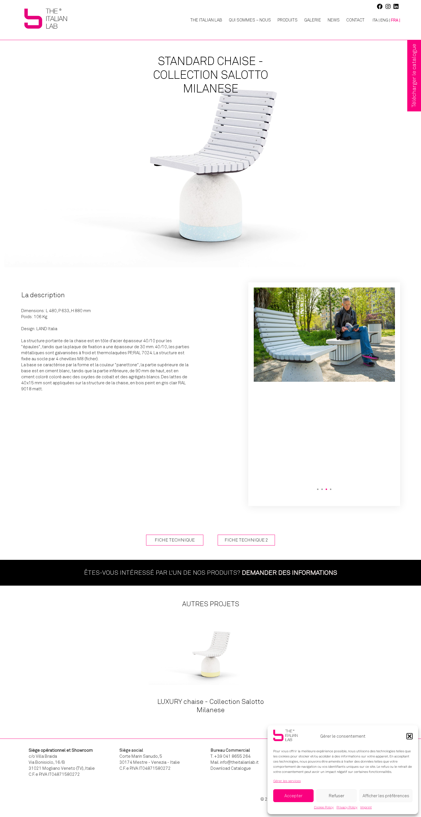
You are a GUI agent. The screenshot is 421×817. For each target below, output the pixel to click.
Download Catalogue (230, 768)
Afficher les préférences (386, 795)
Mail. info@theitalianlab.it (234, 762)
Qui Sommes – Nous (250, 20)
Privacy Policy (347, 807)
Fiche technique (175, 540)
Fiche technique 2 (246, 540)
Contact (355, 20)
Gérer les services (287, 781)
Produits (288, 20)
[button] (409, 736)
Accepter (293, 795)
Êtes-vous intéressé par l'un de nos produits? (210, 572)
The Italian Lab (206, 20)
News (334, 20)
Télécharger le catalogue (414, 75)
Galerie (312, 20)
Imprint (366, 807)
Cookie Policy (324, 807)
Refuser (336, 795)
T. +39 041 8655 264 (230, 756)
